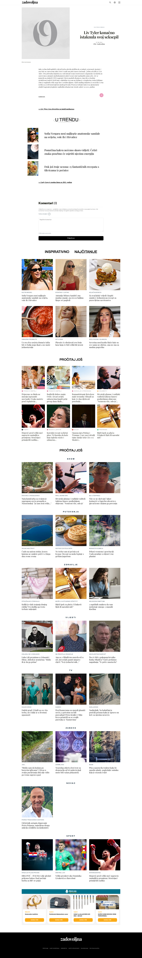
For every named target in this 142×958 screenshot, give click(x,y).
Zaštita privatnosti (74, 948)
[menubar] (115, 2)
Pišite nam (45, 948)
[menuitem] (114, 2)
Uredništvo (64, 948)
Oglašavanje (84, 948)
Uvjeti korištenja (54, 948)
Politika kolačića (94, 948)
